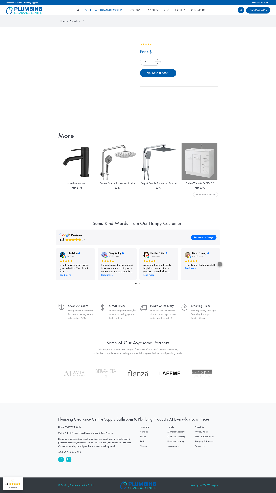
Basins (143, 436)
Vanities (144, 431)
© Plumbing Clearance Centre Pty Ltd (76, 485)
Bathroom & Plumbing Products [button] (104, 10)
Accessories (173, 446)
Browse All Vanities (205, 194)
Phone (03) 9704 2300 (261, 2)
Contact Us (198, 10)
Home (63, 21)
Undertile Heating (176, 441)
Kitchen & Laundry (176, 436)
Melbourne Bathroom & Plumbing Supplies (22, 2)
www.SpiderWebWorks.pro (204, 485)
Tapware (144, 426)
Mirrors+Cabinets (176, 431)
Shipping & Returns (204, 441)
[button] (56, 264)
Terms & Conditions (204, 436)
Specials (153, 10)
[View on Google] (62, 255)
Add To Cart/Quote (158, 73)
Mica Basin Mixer (76, 183)
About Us (180, 10)
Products (74, 21)
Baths (142, 441)
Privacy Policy (201, 431)
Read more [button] (65, 274)
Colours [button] (135, 10)
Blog (166, 10)
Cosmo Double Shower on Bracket (118, 183)
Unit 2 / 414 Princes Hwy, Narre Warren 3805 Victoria (85, 432)
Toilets (170, 426)
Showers (144, 446)
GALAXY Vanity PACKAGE (199, 183)
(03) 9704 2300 (73, 426)
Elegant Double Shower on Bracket (158, 183)
